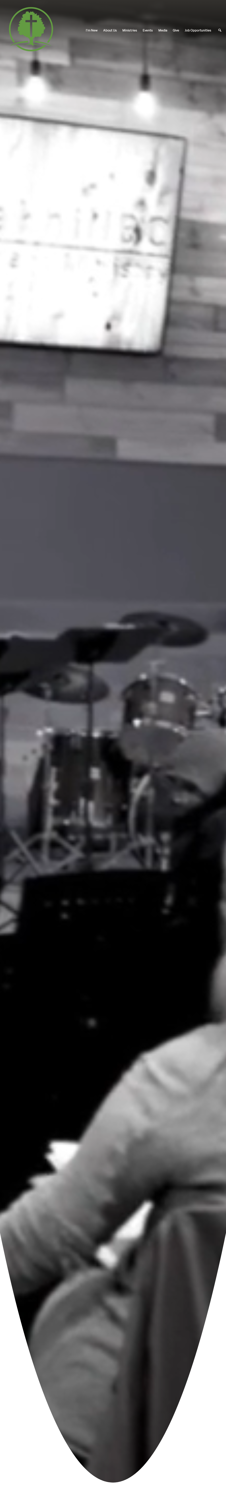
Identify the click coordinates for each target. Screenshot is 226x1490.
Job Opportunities (198, 30)
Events (148, 30)
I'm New (92, 30)
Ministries (129, 30)
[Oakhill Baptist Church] (31, 30)
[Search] (219, 30)
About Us (110, 30)
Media (162, 30)
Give (176, 30)
